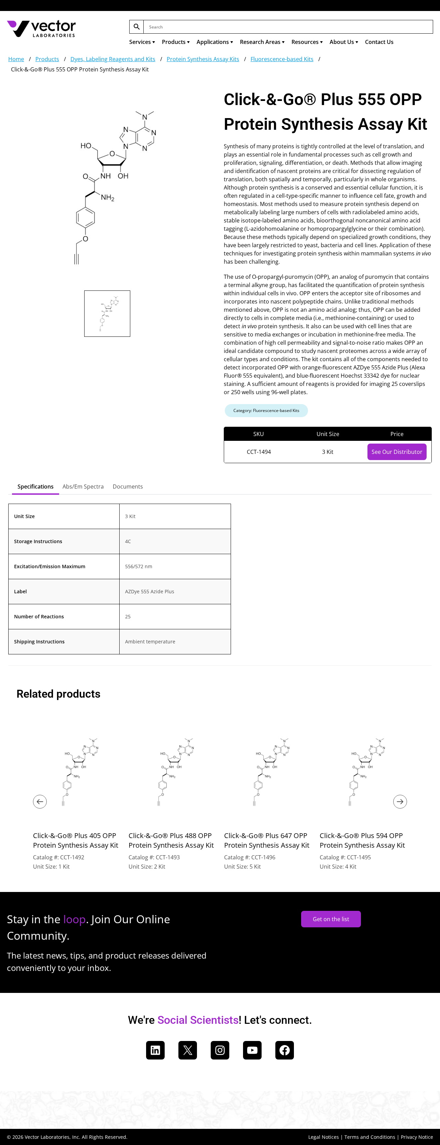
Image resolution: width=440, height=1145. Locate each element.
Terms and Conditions (369, 1137)
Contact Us (379, 42)
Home (16, 59)
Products (174, 42)
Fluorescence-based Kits (282, 59)
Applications (213, 42)
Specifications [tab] (36, 486)
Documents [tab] (128, 486)
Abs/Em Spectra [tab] (83, 486)
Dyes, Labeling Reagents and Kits (112, 59)
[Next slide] (400, 802)
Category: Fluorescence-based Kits (266, 410)
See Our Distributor (397, 452)
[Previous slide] (40, 802)
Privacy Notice (417, 1137)
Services (140, 42)
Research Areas (260, 42)
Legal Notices (323, 1137)
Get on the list (331, 919)
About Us (342, 42)
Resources (305, 42)
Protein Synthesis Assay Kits (203, 59)
